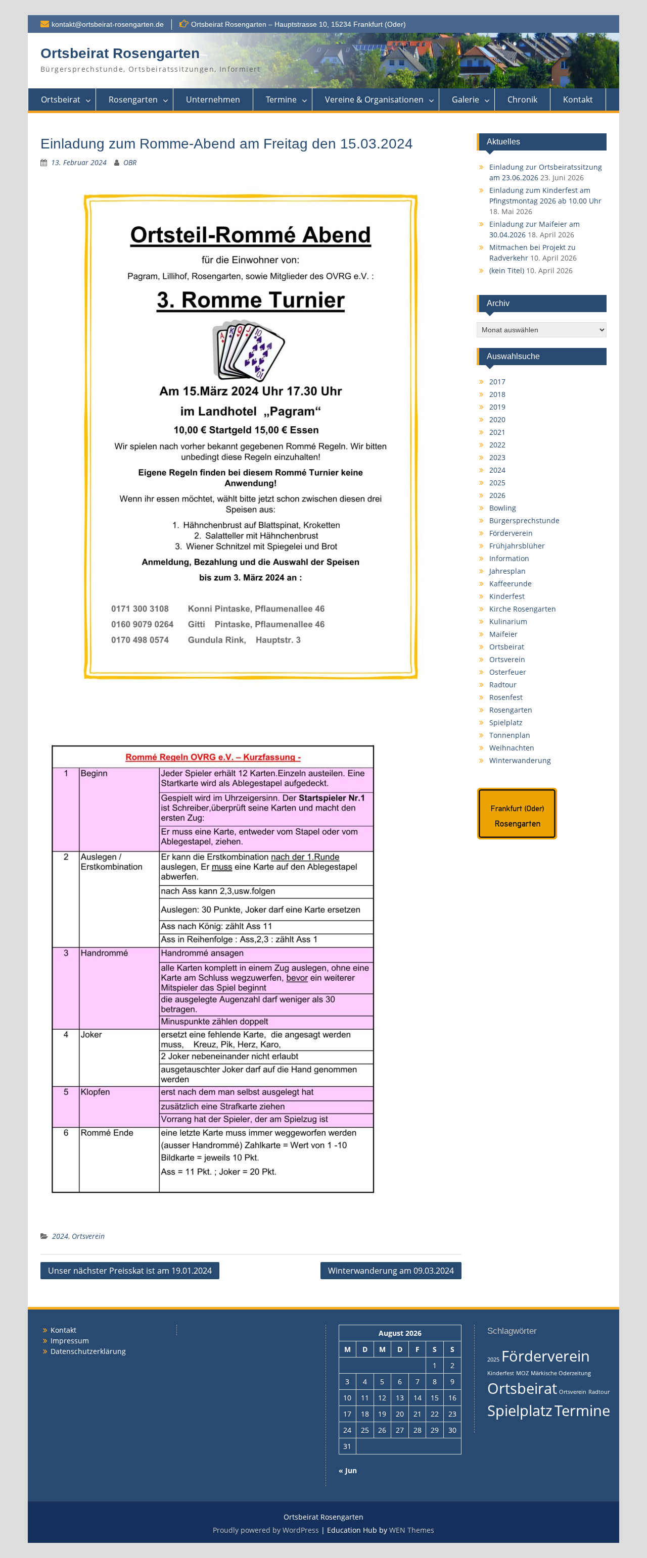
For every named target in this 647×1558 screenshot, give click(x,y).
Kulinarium (508, 621)
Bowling (502, 508)
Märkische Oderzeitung (561, 1373)
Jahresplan (507, 571)
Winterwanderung (520, 760)
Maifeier (503, 634)
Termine (281, 99)
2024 (60, 1236)
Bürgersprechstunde (524, 520)
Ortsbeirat (60, 99)
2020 (497, 419)
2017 (497, 381)
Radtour (503, 684)
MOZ (522, 1373)
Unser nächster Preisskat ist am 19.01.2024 (130, 1270)
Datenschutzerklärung (88, 1351)
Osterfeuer (507, 672)
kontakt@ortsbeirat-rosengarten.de (108, 24)
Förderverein (511, 533)
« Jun (348, 1470)
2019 (497, 407)
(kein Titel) (506, 270)
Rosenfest (506, 697)
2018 (497, 394)
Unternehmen (213, 99)
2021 (497, 432)
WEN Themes (411, 1530)
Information (509, 558)
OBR (129, 162)
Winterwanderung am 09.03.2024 (391, 1270)
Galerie (465, 99)
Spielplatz (506, 722)
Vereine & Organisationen (374, 99)
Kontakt (578, 99)
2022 (497, 444)
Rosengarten (133, 99)
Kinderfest (507, 596)
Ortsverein (88, 1236)
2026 (497, 495)
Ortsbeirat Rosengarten (120, 53)
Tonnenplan (509, 735)
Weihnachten (511, 747)
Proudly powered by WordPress (266, 1530)
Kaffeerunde (510, 583)
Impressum (70, 1340)
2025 (497, 482)
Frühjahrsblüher (517, 545)
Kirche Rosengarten (522, 609)
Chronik (522, 99)
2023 (497, 457)
